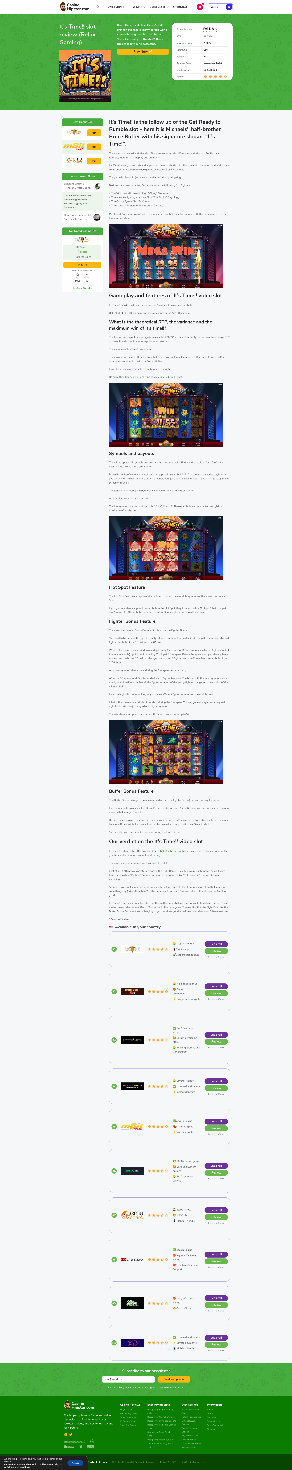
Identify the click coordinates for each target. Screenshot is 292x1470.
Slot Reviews (180, 6)
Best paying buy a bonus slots (161, 1420)
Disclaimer (212, 1417)
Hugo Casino (126, 1409)
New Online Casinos (191, 1443)
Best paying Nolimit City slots (161, 1416)
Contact (210, 1413)
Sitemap (211, 1429)
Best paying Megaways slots (161, 1439)
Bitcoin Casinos (188, 1447)
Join (94, 133)
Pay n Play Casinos (190, 1435)
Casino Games (157, 6)
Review (216, 951)
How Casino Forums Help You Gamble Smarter (78, 217)
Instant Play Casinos (191, 1416)
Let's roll (216, 944)
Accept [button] (75, 1462)
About (210, 1409)
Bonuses (137, 6)
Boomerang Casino (129, 1413)
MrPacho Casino (128, 1421)
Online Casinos (116, 6)
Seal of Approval (215, 1425)
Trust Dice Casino (128, 1417)
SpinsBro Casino (128, 1425)
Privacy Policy (213, 1421)
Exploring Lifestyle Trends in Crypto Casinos (78, 186)
